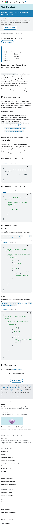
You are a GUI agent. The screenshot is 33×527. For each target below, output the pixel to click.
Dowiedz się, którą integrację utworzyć (12, 427)
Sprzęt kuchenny (5, 466)
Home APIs (4, 438)
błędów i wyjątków (17, 369)
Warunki (3, 519)
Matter (3, 404)
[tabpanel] (16, 174)
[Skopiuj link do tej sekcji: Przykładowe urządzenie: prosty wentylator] (12, 140)
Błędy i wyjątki (17, 125)
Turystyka (4, 471)
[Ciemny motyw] (28, 166)
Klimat (3, 454)
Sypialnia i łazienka (6, 469)
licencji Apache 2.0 (11, 389)
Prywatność (10, 519)
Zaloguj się (28, 2)
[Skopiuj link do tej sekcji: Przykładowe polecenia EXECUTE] (27, 226)
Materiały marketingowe (8, 481)
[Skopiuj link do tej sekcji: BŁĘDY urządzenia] (18, 365)
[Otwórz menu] (2, 2)
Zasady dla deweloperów (8, 495)
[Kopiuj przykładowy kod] (30, 166)
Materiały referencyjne (8, 35)
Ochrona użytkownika (7, 457)
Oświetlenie (4, 451)
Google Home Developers (7, 33)
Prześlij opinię (7, 42)
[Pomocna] (19, 38)
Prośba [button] (5, 163)
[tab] (4, 163)
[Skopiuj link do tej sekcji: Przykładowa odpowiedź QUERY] (26, 186)
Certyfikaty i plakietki (7, 478)
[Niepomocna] (21, 38)
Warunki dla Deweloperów (8, 492)
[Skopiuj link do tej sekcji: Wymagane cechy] (16, 112)
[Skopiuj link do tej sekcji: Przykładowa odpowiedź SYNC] (25, 159)
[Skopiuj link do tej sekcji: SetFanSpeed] (11, 229)
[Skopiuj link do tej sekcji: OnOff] (6, 296)
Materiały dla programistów (8, 484)
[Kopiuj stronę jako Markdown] (8, 70)
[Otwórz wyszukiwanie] (23, 2)
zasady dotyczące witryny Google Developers (19, 390)
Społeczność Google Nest (8, 512)
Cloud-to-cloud (8, 7)
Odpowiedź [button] (12, 163)
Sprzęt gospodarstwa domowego (10, 463)
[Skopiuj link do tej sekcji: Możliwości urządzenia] (22, 97)
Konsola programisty (7, 502)
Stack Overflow (5, 509)
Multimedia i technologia (8, 460)
